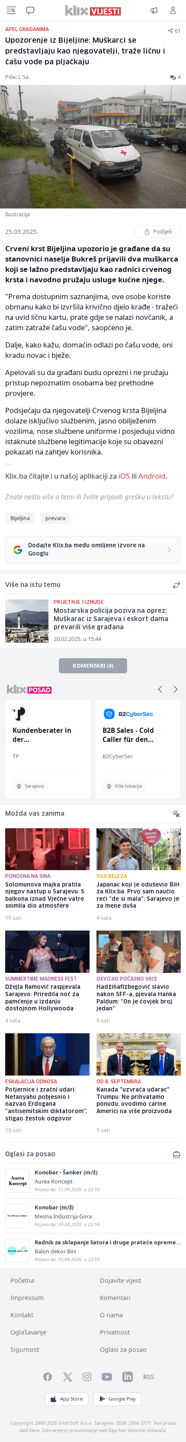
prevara (55, 518)
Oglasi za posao (123, 1349)
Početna (22, 1280)
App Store (71, 1398)
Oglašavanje (28, 1332)
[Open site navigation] (11, 10)
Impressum (27, 1298)
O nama (111, 1315)
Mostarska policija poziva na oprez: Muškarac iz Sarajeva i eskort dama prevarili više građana (111, 619)
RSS (148, 1377)
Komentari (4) (93, 665)
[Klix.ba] (93, 10)
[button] (160, 689)
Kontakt (21, 1315)
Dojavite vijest (120, 1280)
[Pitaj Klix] (30, 10)
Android (151, 476)
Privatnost (115, 1332)
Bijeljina (20, 518)
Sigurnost (24, 1349)
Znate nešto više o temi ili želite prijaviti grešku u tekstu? (89, 497)
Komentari (115, 1298)
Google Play (122, 1398)
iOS (124, 476)
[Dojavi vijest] (154, 10)
